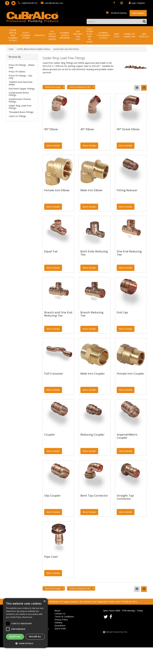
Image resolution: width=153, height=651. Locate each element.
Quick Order (60, 628)
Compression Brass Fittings (19, 94)
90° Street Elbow (128, 129)
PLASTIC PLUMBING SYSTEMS (25, 35)
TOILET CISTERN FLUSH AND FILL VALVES (89, 35)
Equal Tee (51, 251)
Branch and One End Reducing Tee (58, 313)
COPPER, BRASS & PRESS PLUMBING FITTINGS (12, 35)
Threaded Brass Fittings (21, 111)
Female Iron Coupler (130, 373)
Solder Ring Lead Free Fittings (66, 49)
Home (11, 49)
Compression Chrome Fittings (20, 100)
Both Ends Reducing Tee (94, 252)
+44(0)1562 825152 (29, 3)
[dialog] (25, 623)
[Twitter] (13, 3)
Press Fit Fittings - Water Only (22, 66)
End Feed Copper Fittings (22, 88)
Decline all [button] (35, 636)
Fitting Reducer (127, 190)
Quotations (60, 625)
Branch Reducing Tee (91, 313)
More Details (53, 145)
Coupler (49, 434)
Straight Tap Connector (125, 497)
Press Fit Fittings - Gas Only (20, 77)
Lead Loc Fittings (17, 116)
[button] (25, 643)
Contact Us (60, 613)
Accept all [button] (15, 636)
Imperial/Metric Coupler (127, 436)
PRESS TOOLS (116, 35)
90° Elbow (51, 129)
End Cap (122, 312)
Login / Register (138, 3)
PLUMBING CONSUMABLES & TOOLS (103, 35)
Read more (27, 617)
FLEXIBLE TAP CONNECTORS (129, 35)
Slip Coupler (52, 495)
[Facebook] (7, 3)
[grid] (137, 88)
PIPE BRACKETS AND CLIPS (78, 35)
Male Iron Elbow (91, 190)
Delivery (58, 622)
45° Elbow (87, 129)
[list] (144, 88)
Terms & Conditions (64, 616)
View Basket (138, 13)
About (57, 610)
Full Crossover (53, 373)
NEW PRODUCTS (144, 35)
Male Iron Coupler (92, 373)
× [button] (44, 601)
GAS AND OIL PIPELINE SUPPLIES (52, 35)
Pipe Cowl (51, 557)
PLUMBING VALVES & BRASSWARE (65, 35)
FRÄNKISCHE (39, 35)
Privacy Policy (61, 619)
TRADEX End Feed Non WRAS (20, 83)
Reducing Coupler (92, 434)
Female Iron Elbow (56, 190)
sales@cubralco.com (53, 3)
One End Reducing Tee (129, 252)
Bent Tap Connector (94, 495)
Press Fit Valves (17, 71)
